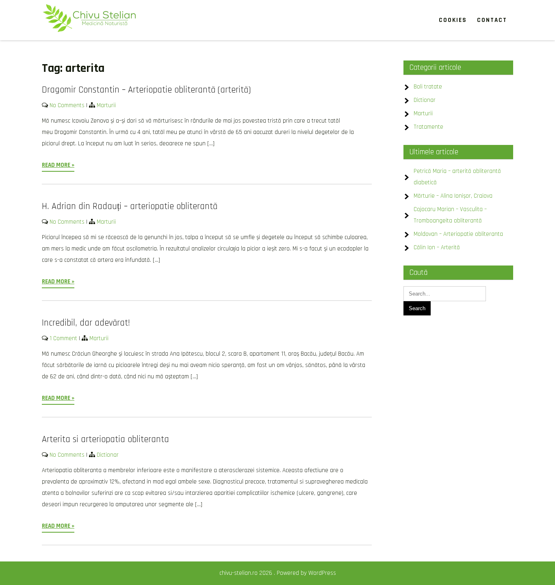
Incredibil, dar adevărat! (86, 323)
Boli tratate (428, 87)
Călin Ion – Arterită (437, 247)
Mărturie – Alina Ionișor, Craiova (453, 196)
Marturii (106, 105)
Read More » (58, 165)
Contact (492, 20)
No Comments (67, 105)
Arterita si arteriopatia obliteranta (105, 439)
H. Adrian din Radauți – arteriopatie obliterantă (129, 206)
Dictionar (108, 455)
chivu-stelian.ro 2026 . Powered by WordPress (277, 573)
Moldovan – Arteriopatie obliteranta (458, 234)
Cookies (453, 20)
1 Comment (63, 338)
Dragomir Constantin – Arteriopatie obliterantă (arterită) (146, 90)
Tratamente (428, 127)
